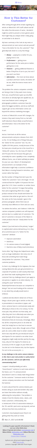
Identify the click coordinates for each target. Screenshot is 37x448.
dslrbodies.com (17, 432)
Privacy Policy (15, 436)
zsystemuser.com (27, 430)
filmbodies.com (18, 434)
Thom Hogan (20, 442)
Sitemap (23, 436)
